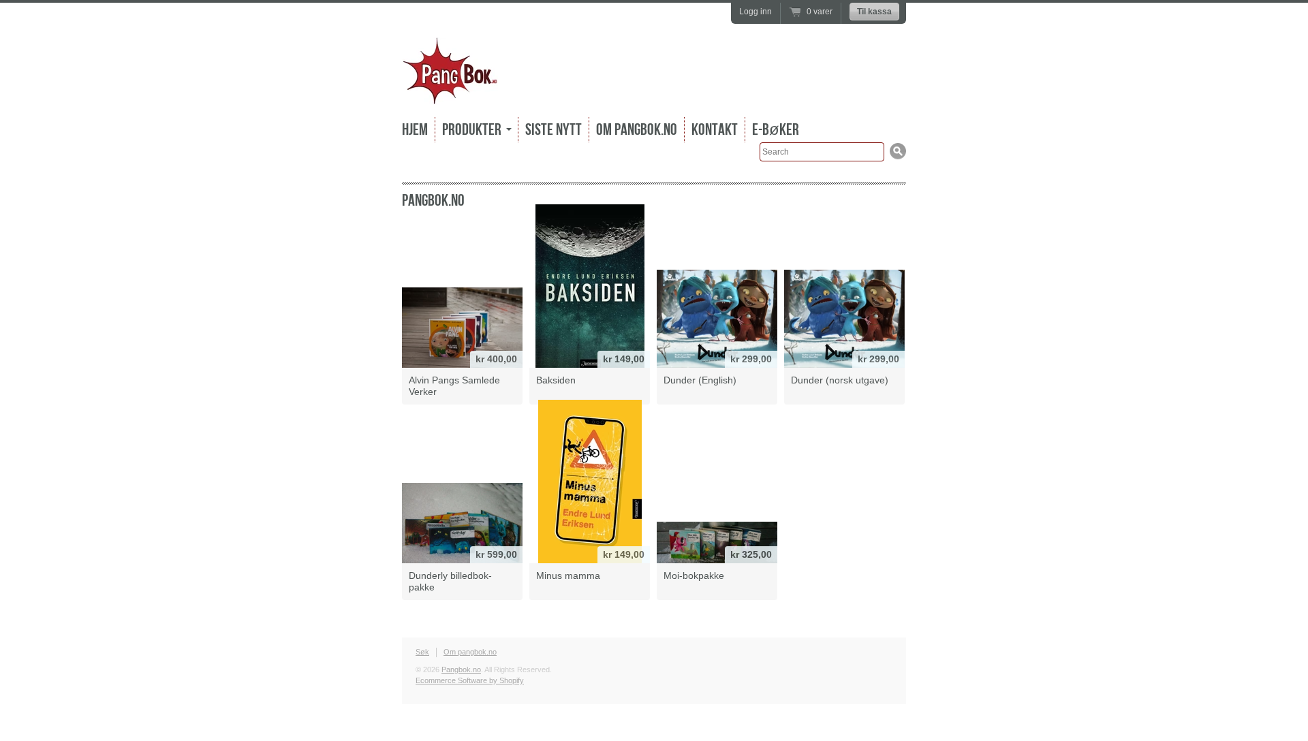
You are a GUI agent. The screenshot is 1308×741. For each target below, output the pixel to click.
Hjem (415, 130)
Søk (422, 652)
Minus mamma (568, 575)
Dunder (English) (700, 380)
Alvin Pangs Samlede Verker (454, 386)
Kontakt (714, 130)
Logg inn (755, 11)
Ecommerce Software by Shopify (470, 680)
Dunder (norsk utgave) (839, 380)
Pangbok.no (461, 669)
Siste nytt (553, 130)
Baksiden (556, 380)
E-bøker (775, 130)
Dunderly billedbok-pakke (450, 581)
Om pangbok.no (636, 130)
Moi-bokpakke (694, 575)
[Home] (450, 95)
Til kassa (874, 11)
